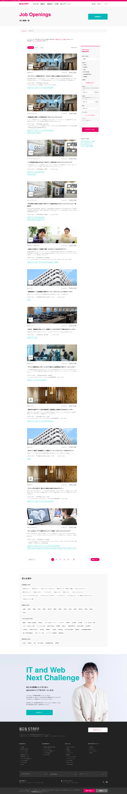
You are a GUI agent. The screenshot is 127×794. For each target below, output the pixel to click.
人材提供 (68, 750)
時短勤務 (58, 626)
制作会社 (42, 629)
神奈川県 (49, 609)
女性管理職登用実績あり (86, 629)
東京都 (44, 609)
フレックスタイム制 (40, 626)
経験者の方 (42, 4)
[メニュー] (106, 3)
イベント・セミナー (24, 752)
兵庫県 (75, 609)
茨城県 (34, 609)
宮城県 (29, 609)
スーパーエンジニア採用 (71, 756)
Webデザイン (87, 141)
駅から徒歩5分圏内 (69, 629)
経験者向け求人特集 (24, 749)
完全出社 (40, 622)
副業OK (68, 622)
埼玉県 (39, 609)
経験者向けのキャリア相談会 (60, 39)
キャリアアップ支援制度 (51, 633)
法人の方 (94, 4)
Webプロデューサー (27, 592)
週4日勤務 (88, 626)
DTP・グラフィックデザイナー (48, 588)
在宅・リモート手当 (39, 633)
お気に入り (62, 4)
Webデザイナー (35, 588)
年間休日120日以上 (34, 629)
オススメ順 (31, 47)
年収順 (41, 47)
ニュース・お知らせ (24, 750)
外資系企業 (60, 629)
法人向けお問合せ (70, 764)
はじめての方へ (92, 749)
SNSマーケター (66, 592)
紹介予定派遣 (86, 72)
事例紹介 (68, 749)
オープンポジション (71, 595)
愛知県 (60, 609)
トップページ (24, 30)
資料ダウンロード (70, 762)
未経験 (91, 146)
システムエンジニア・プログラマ (47, 595)
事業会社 (48, 629)
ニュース (68, 4)
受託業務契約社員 (87, 74)
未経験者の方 (50, 4)
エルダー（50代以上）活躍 (28, 626)
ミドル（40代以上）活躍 (89, 622)
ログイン (99, 4)
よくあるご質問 (23, 762)
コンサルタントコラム (71, 758)
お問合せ (91, 752)
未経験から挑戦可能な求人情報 (49, 747)
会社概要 (91, 747)
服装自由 (77, 629)
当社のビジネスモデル (71, 747)
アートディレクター (47, 592)
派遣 (84, 69)
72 (74, 559)
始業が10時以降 (50, 626)
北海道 (24, 609)
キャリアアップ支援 (84, 146)
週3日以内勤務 (80, 626)
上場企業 (54, 629)
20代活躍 (74, 622)
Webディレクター (37, 592)
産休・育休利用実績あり (28, 633)
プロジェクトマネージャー (80, 588)
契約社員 (85, 67)
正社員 (84, 64)
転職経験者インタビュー (25, 754)
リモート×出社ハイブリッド (50, 622)
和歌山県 (80, 609)
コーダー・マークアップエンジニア (30, 595)
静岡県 (55, 609)
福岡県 (91, 609)
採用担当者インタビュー (25, 756)
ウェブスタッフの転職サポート (26, 758)
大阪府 (70, 609)
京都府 (65, 609)
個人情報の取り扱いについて (37, 791)
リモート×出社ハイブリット (86, 143)
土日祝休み (25, 629)
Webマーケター (57, 592)
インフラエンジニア (61, 595)
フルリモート (61, 622)
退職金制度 (61, 633)
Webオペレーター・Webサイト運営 (65, 588)
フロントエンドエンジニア (77, 592)
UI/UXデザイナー (26, 588)
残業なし (64, 626)
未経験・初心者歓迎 (32, 622)
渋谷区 (93, 141)
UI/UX (82, 141)
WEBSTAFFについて (94, 743)
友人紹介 (22, 764)
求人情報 (56, 4)
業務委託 (85, 76)
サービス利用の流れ (38, 40)
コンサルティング (70, 752)
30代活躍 (80, 622)
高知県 (86, 609)
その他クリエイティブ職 (28, 599)
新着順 (36, 47)
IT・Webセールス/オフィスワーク (85, 595)
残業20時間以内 (71, 626)
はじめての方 (36, 4)
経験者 (24, 622)
